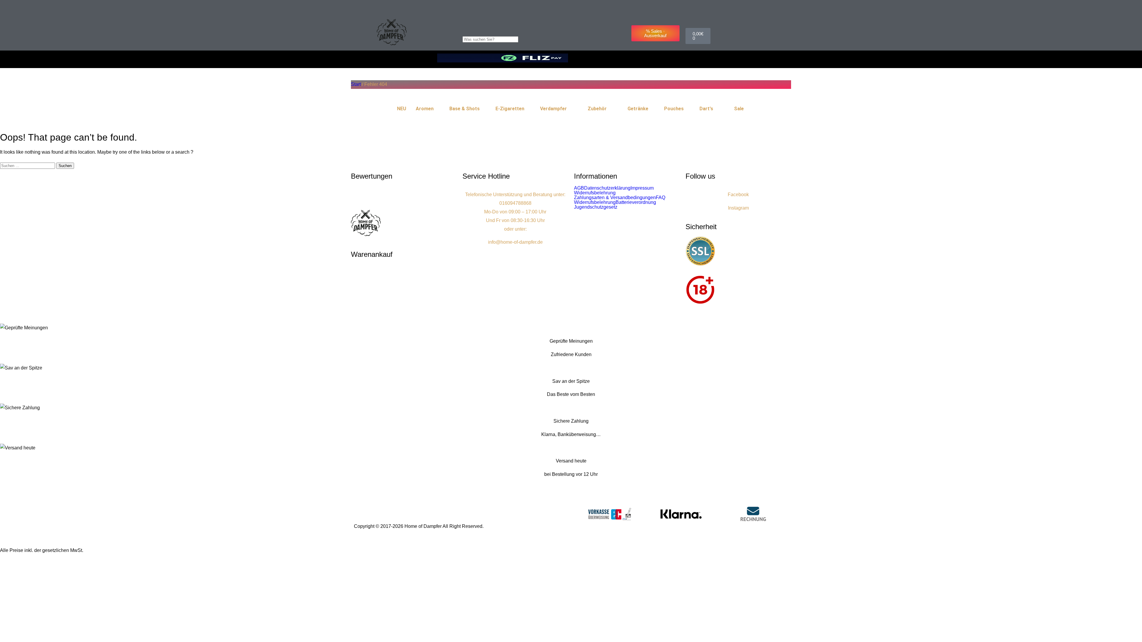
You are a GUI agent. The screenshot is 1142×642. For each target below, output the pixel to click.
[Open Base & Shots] (483, 108)
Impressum (642, 188)
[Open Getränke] (652, 108)
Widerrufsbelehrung (595, 193)
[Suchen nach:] (28, 165)
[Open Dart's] (717, 108)
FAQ (660, 197)
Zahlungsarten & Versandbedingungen (615, 197)
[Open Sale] (747, 108)
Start (356, 84)
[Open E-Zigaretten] (528, 108)
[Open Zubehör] (610, 108)
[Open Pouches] (687, 108)
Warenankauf (372, 254)
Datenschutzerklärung (607, 188)
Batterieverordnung (636, 202)
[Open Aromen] (437, 108)
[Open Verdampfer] (570, 108)
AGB (579, 188)
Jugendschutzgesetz (595, 207)
